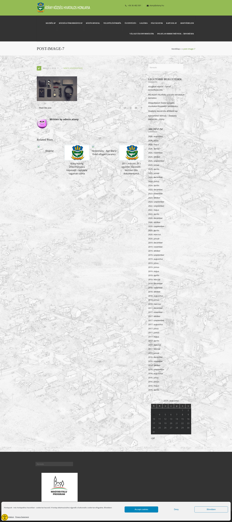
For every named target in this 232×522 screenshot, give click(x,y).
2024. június (153, 181)
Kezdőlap (51, 23)
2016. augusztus (155, 373)
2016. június (153, 381)
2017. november (155, 312)
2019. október (154, 251)
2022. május (153, 210)
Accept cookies (141, 509)
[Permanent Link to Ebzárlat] (39, 147)
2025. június (153, 165)
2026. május (153, 144)
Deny (176, 509)
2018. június (153, 300)
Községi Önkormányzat (71, 23)
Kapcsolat (171, 23)
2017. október (154, 316)
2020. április (153, 230)
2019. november (155, 247)
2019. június (153, 267)
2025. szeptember (156, 161)
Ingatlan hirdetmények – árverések (175, 34)
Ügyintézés (130, 23)
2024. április (153, 185)
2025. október (154, 157)
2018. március (154, 304)
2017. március (154, 345)
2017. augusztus (155, 324)
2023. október (154, 197)
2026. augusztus (155, 136)
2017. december (155, 308)
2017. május (153, 336)
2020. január (154, 238)
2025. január (154, 173)
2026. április (153, 148)
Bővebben (211, 509)
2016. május (153, 385)
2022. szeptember (156, 206)
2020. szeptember (156, 226)
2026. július (153, 140)
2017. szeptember (156, 320)
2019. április (153, 275)
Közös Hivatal (93, 23)
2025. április (153, 169)
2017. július (153, 328)
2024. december (155, 177)
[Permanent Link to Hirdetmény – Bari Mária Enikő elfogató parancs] (93, 147)
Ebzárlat (50, 150)
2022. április (153, 214)
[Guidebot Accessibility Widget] (4, 517)
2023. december (155, 189)
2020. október (154, 222)
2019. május (153, 271)
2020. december (155, 218)
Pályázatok (157, 23)
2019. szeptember (156, 255)
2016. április (153, 390)
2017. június (153, 332)
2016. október (154, 365)
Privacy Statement (22, 517)
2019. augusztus (155, 259)
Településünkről (112, 23)
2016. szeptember (156, 369)
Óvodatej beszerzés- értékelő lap (163, 111)
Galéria (143, 23)
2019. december (155, 242)
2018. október (154, 291)
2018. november (155, 287)
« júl (153, 438)
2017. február (154, 349)
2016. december (155, 357)
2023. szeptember (156, 201)
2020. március (154, 234)
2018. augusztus (155, 296)
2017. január (154, 353)
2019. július (153, 263)
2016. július (153, 377)
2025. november (155, 152)
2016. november (155, 361)
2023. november (155, 193)
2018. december (155, 283)
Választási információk (142, 34)
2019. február (154, 279)
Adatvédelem (9, 517)
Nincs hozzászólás (73, 68)
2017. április (153, 340)
